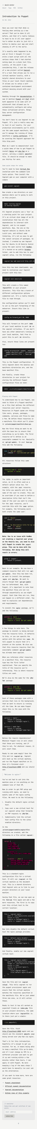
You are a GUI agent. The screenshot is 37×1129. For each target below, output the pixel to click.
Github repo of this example (17, 1093)
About (4, 8)
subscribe (9, 1116)
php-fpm (21, 151)
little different (20, 136)
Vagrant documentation (14, 1090)
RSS (14, 8)
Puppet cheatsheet (12, 1083)
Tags (9, 8)
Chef (27, 99)
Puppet (18, 99)
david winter (8, 5)
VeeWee (29, 247)
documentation (26, 96)
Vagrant (27, 70)
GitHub (20, 8)
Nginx (11, 151)
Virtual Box (25, 169)
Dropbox (28, 250)
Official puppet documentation (18, 1086)
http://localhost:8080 (11, 767)
